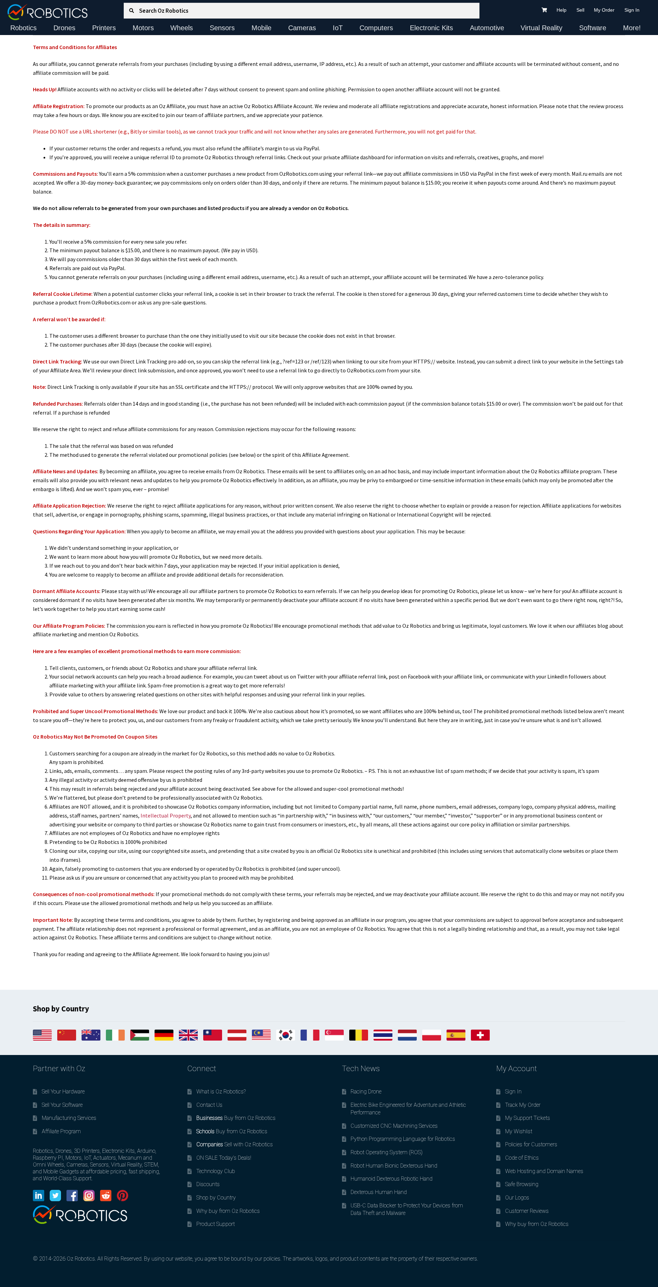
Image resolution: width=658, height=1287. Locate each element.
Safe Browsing (521, 1184)
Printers (104, 28)
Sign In (631, 10)
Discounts (208, 1184)
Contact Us (209, 1105)
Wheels (181, 28)
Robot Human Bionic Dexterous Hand (394, 1165)
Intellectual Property (166, 815)
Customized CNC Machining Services (394, 1126)
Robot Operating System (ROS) (387, 1152)
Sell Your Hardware (63, 1091)
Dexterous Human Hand (379, 1192)
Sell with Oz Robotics (234, 1144)
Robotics (23, 28)
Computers (376, 28)
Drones (64, 28)
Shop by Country (216, 1197)
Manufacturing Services (69, 1118)
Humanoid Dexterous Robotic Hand (391, 1178)
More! (632, 28)
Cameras (302, 28)
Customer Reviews (527, 1211)
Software (592, 28)
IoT (338, 28)
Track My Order (522, 1105)
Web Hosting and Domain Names (544, 1171)
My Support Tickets (527, 1118)
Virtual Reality (541, 28)
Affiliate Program (61, 1131)
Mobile (261, 28)
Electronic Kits (431, 28)
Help (561, 10)
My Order (604, 10)
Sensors (222, 28)
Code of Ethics (522, 1158)
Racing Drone (366, 1091)
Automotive (487, 28)
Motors (143, 28)
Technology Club (215, 1171)
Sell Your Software (62, 1105)
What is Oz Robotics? (221, 1091)
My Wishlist (518, 1131)
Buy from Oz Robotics (236, 1118)
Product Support (215, 1224)
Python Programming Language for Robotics (403, 1139)
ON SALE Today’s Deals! (223, 1158)
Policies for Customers (531, 1144)
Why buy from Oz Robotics (228, 1211)
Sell (580, 10)
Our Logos (517, 1197)
